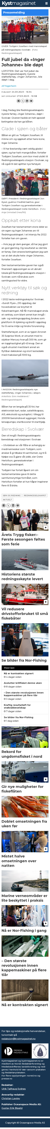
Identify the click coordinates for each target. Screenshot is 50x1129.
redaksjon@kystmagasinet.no (19, 1038)
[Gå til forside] (21, 3)
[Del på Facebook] (18, 101)
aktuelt (7, 500)
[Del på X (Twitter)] (23, 101)
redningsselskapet (35, 495)
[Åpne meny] (46, 3)
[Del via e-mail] (31, 101)
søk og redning (12, 495)
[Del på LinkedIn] (27, 101)
